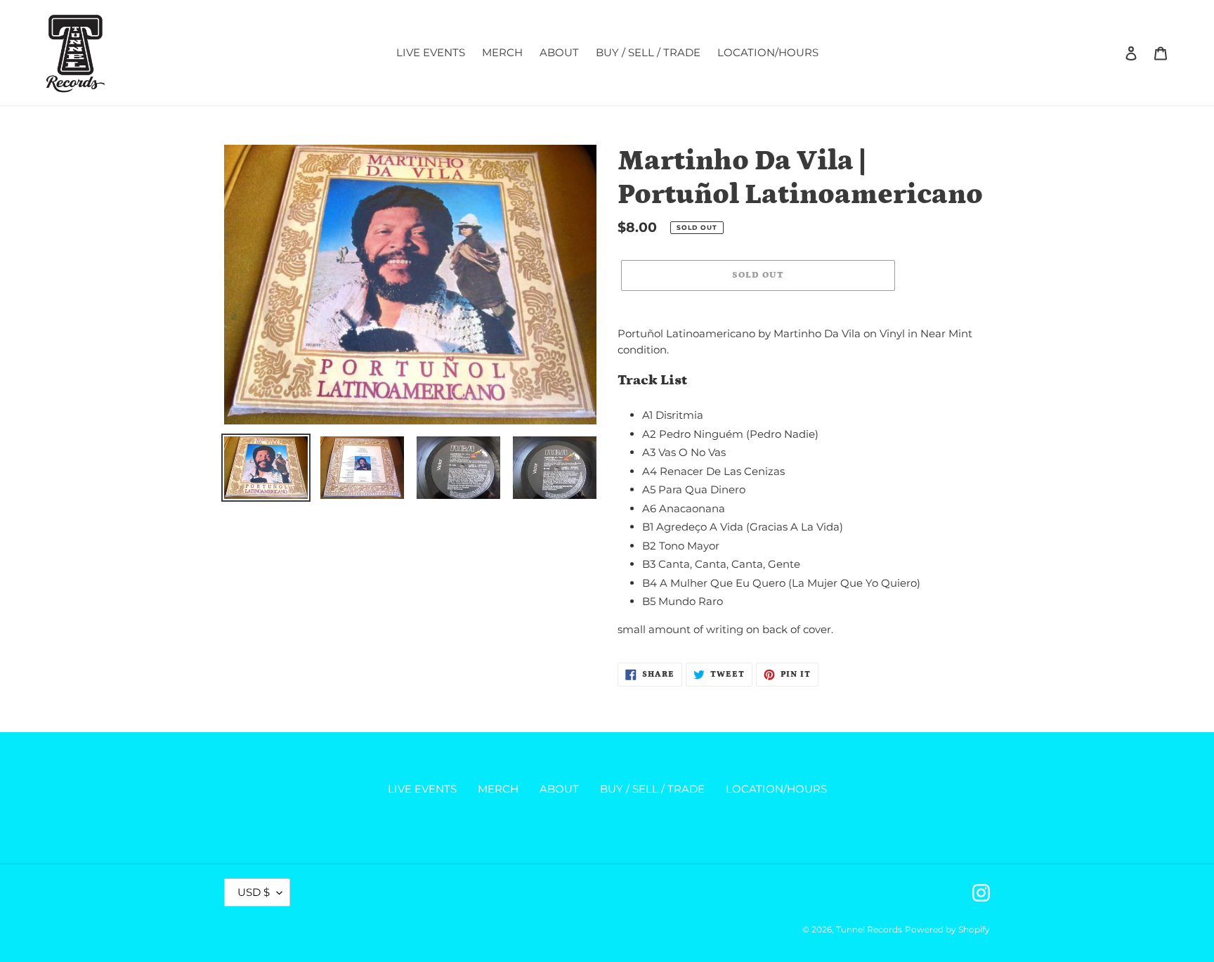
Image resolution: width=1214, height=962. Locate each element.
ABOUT (559, 788)
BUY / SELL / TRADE (652, 788)
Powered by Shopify (947, 929)
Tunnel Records (869, 929)
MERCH (498, 788)
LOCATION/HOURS (776, 788)
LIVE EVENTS (422, 788)
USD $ (253, 892)
